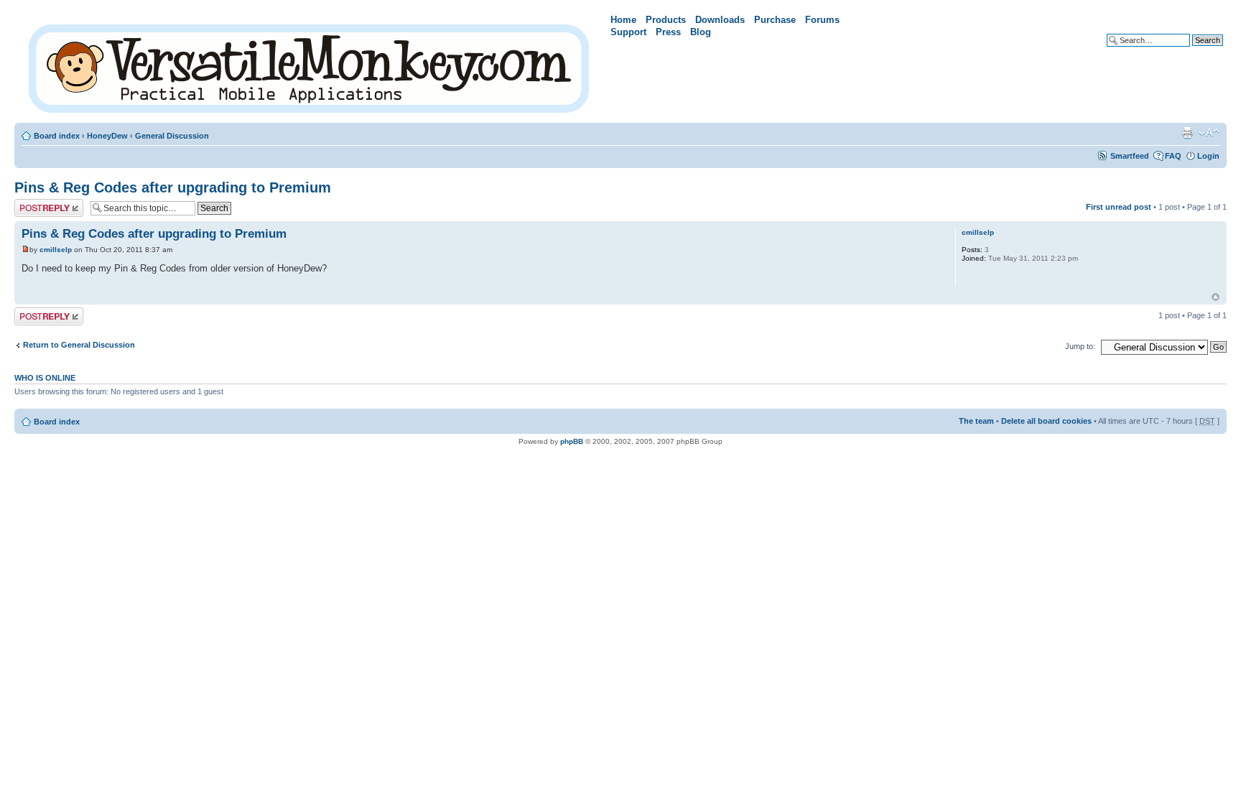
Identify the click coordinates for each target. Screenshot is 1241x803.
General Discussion (172, 135)
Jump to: (1080, 346)
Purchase (775, 19)
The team (976, 421)
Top (1215, 297)
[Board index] (309, 65)
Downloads (720, 19)
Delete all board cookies (1046, 421)
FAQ (1173, 156)
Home (623, 19)
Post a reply (36, 203)
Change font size (1209, 132)
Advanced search (1190, 51)
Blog (700, 32)
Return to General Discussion (79, 344)
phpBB (571, 441)
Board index (57, 135)
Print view (1187, 132)
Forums (822, 19)
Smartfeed (1129, 156)
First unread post (1118, 207)
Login (1208, 156)
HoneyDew (107, 135)
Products (666, 19)
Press (668, 32)
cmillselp (55, 250)
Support (628, 32)
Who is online (44, 377)
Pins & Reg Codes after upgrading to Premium (172, 187)
